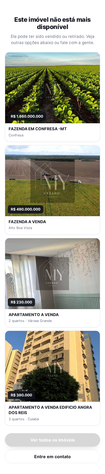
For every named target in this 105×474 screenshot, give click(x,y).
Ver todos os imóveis (52, 440)
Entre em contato (52, 456)
